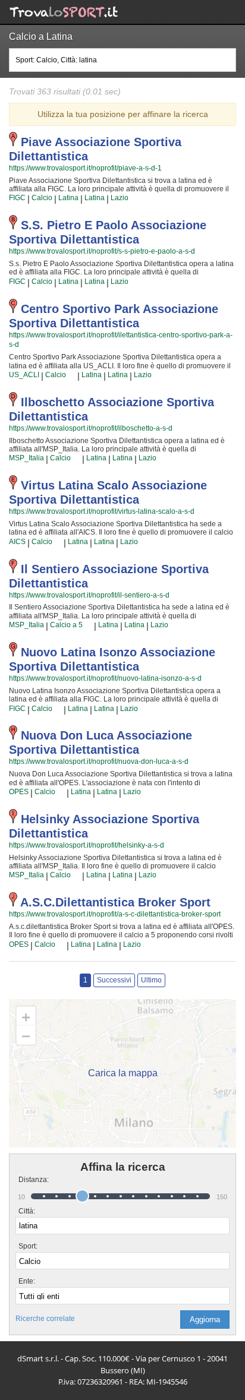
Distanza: (28, 1179)
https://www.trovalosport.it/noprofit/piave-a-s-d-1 (85, 168)
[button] (205, 1319)
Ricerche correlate (45, 1318)
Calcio (42, 198)
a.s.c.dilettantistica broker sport (115, 902)
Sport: (27, 1246)
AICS (17, 542)
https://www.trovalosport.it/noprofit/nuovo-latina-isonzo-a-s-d (105, 678)
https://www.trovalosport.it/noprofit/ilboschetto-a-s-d (90, 428)
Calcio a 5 (66, 625)
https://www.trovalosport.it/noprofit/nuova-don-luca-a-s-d (99, 761)
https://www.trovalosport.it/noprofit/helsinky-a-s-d (86, 845)
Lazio (119, 198)
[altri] (72, 375)
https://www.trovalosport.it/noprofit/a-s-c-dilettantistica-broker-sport (115, 914)
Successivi (114, 980)
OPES (19, 792)
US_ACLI (24, 375)
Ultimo (151, 980)
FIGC (17, 198)
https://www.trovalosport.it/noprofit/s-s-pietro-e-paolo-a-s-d (102, 251)
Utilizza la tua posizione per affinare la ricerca (122, 114)
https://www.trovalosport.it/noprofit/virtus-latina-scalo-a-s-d (101, 511)
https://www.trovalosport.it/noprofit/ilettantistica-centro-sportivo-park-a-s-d (121, 340)
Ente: (26, 1281)
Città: (26, 1211)
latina (68, 198)
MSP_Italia (26, 458)
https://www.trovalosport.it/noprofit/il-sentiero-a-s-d (89, 595)
